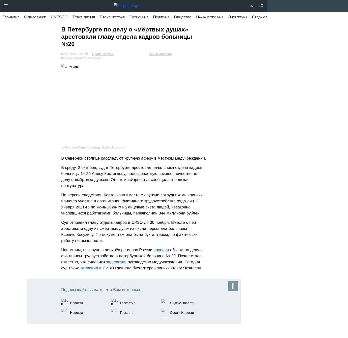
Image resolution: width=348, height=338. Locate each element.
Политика (161, 17)
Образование (35, 17)
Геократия (10, 17)
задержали (116, 262)
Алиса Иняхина (160, 54)
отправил (89, 268)
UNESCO (59, 17)
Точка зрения (83, 17)
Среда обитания (265, 17)
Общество (182, 17)
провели (161, 250)
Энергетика (237, 17)
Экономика (138, 17)
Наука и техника (209, 17)
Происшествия (112, 17)
